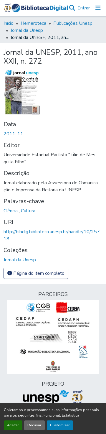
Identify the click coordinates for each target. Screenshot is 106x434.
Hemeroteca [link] (33, 23)
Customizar (60, 425)
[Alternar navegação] (98, 8)
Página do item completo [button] (38, 273)
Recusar (34, 425)
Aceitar (13, 425)
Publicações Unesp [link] (72, 23)
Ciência (11, 211)
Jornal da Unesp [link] (27, 30)
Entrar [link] (83, 8)
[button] (39, 8)
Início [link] (9, 23)
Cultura (28, 211)
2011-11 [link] (13, 134)
